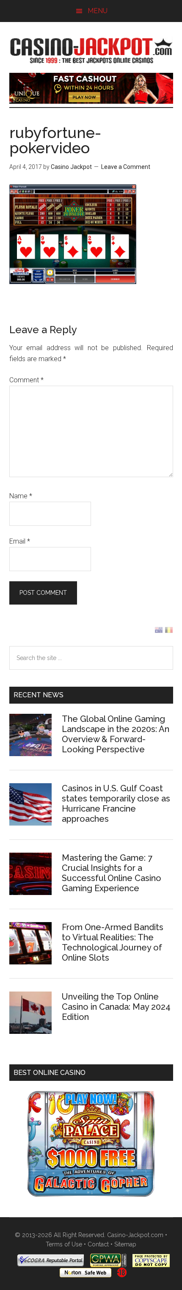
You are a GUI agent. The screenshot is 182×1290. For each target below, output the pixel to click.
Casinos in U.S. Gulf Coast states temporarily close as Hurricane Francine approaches (116, 803)
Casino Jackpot (91, 49)
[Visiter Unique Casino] (91, 101)
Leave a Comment (125, 166)
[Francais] (169, 632)
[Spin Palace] (91, 1195)
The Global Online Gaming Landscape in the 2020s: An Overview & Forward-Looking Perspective (115, 734)
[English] (158, 632)
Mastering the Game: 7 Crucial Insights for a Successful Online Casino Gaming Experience (111, 873)
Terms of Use (64, 1244)
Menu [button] (98, 11)
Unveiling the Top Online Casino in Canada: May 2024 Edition (116, 1007)
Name (20, 496)
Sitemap (125, 1244)
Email (19, 541)
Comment (26, 380)
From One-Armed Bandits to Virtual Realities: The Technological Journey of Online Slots (112, 942)
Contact (98, 1244)
